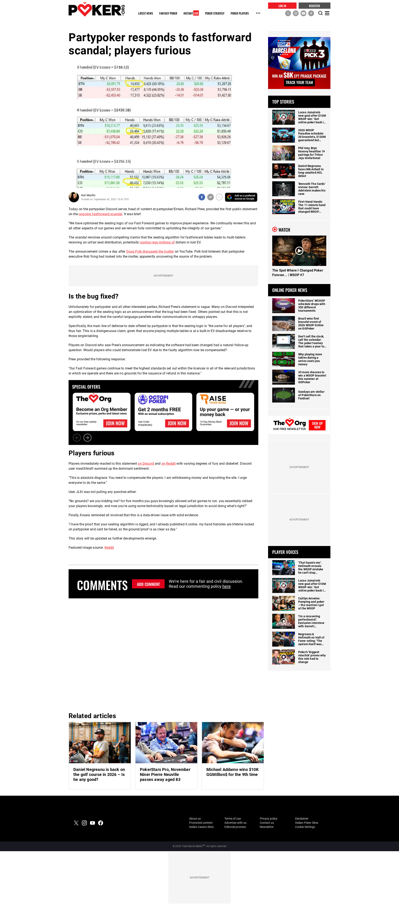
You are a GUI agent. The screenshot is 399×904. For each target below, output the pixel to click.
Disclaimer (301, 818)
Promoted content (201, 822)
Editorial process (235, 827)
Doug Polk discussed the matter (150, 251)
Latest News (145, 13)
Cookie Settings (305, 827)
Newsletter (267, 827)
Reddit (109, 548)
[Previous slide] (77, 437)
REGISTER (314, 5)
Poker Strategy (214, 13)
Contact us (267, 822)
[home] (97, 9)
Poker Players (240, 13)
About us (195, 818)
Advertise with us (235, 822)
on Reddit (168, 464)
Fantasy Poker (168, 13)
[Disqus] (163, 654)
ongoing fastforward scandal (100, 214)
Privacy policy (268, 818)
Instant (190, 13)
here (226, 586)
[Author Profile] (74, 197)
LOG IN (282, 5)
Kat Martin (88, 195)
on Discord (146, 464)
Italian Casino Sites (201, 827)
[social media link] (288, 13)
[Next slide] (87, 437)
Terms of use (232, 818)
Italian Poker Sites (306, 822)
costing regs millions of (157, 242)
